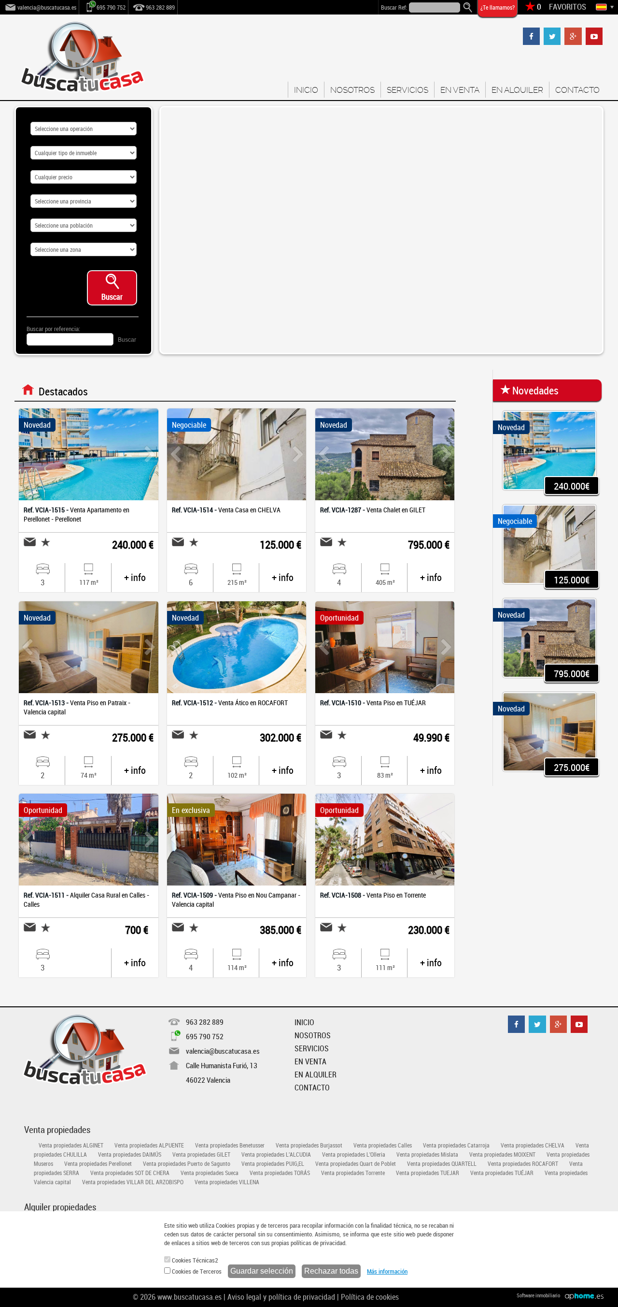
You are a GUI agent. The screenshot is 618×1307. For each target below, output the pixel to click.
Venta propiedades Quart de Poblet (355, 1163)
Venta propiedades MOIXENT (502, 1154)
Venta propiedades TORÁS (280, 1172)
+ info (135, 577)
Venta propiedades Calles (382, 1145)
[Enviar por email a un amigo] (30, 541)
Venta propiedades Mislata (427, 1154)
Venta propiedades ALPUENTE (149, 1145)
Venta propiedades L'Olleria (353, 1154)
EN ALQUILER (517, 90)
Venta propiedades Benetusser (230, 1145)
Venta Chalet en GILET (372, 509)
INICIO (306, 90)
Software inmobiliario (538, 1295)
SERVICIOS (407, 90)
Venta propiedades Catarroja (456, 1145)
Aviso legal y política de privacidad (281, 1297)
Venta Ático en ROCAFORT (230, 702)
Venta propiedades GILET (201, 1154)
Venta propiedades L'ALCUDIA (276, 1154)
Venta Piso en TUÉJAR (373, 702)
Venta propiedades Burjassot (309, 1145)
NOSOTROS (352, 90)
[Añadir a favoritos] (43, 542)
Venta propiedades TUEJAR (427, 1172)
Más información (387, 1271)
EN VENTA (459, 90)
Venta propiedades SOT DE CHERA (129, 1172)
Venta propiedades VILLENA (227, 1182)
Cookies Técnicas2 (194, 1260)
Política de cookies (370, 1297)
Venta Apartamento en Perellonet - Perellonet (76, 514)
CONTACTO (577, 90)
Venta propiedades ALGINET (71, 1145)
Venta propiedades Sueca (210, 1172)
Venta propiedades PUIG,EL (272, 1163)
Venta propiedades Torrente (353, 1172)
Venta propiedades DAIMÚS (129, 1154)
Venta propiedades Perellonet (98, 1163)
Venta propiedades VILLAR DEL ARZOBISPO (132, 1182)
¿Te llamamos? (497, 7)
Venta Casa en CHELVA (226, 509)
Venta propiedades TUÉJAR (502, 1172)
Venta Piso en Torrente (373, 895)
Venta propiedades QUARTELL (442, 1163)
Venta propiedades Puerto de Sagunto (186, 1163)
